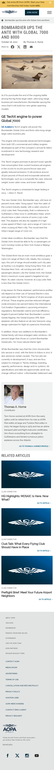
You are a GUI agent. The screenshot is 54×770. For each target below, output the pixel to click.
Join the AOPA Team (13, 643)
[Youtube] (37, 756)
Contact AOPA (12, 661)
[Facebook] (7, 756)
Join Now (32, 12)
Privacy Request (14, 716)
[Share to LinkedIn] (25, 47)
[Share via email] (31, 47)
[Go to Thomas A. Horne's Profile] (14, 403)
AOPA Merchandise (15, 704)
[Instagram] (27, 756)
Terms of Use (12, 680)
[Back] (3, 20)
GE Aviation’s (7, 127)
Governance (11, 638)
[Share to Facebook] (12, 47)
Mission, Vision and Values (16, 633)
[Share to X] (18, 47)
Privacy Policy (13, 692)
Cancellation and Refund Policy (22, 686)
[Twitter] (17, 756)
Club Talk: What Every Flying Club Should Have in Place (23, 545)
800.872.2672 (7, 745)
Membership (11, 628)
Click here (34, 6)
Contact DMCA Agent (16, 710)
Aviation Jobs (12, 698)
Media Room (11, 667)
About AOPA (10, 618)
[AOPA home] (9, 13)
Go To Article (43, 503)
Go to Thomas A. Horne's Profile (33, 446)
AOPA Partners (12, 648)
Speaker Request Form (15, 653)
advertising (11, 673)
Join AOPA (9, 623)
